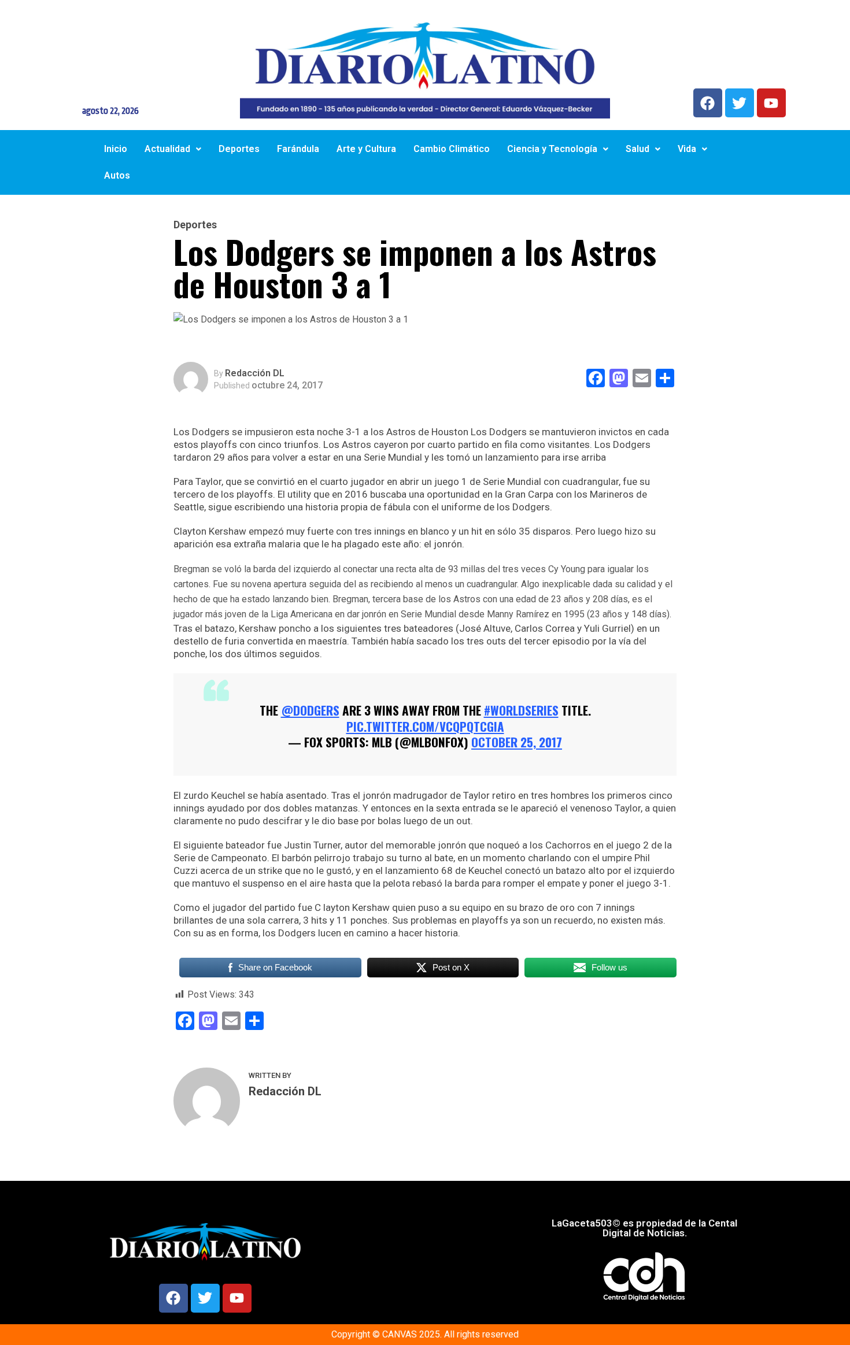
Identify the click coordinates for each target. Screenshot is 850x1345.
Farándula (298, 148)
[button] (173, 149)
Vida (687, 148)
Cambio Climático (451, 148)
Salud (637, 148)
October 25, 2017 (516, 742)
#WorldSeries (521, 710)
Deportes (239, 148)
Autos (117, 175)
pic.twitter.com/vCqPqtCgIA (425, 726)
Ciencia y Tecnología (552, 148)
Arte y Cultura (366, 148)
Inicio (115, 148)
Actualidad (167, 148)
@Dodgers (310, 710)
